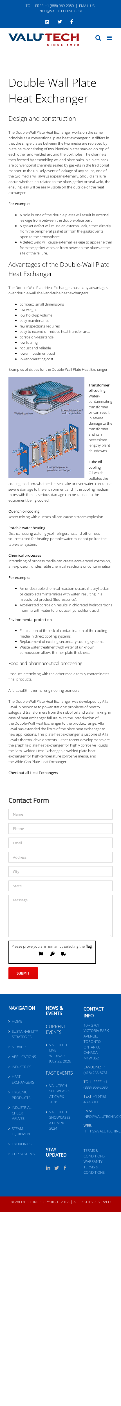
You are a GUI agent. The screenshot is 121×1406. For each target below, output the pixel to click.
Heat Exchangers (23, 1079)
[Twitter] (56, 1168)
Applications (23, 1056)
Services (19, 1046)
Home (17, 1021)
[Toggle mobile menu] (110, 38)
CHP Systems (23, 1153)
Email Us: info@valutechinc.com (67, 8)
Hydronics (22, 1143)
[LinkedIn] (48, 1168)
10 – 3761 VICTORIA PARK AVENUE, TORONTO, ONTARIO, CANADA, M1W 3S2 (96, 1042)
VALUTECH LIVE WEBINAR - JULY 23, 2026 (60, 1053)
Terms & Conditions (94, 1153)
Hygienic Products (21, 1094)
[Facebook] (65, 1168)
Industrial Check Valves (22, 1113)
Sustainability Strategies (23, 1034)
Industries (21, 1066)
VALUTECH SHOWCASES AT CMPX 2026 (59, 1094)
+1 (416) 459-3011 (95, 1099)
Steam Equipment (22, 1131)
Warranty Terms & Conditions (94, 1167)
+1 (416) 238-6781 (95, 1069)
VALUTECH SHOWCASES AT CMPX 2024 (59, 1120)
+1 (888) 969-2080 (95, 1084)
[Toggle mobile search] (98, 38)
